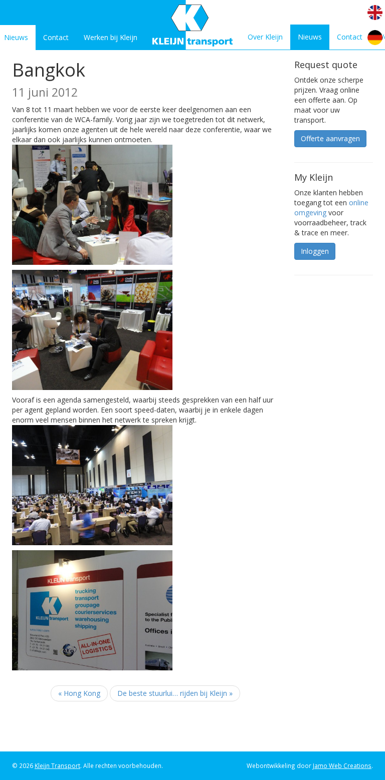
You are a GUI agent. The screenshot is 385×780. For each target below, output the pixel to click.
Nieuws (310, 37)
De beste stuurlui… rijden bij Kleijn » (175, 693)
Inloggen (315, 251)
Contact (56, 37)
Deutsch (374, 37)
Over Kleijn (265, 37)
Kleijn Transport (57, 765)
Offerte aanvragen (330, 138)
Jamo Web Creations (342, 765)
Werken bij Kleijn (110, 37)
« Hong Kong (79, 693)
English (374, 12)
